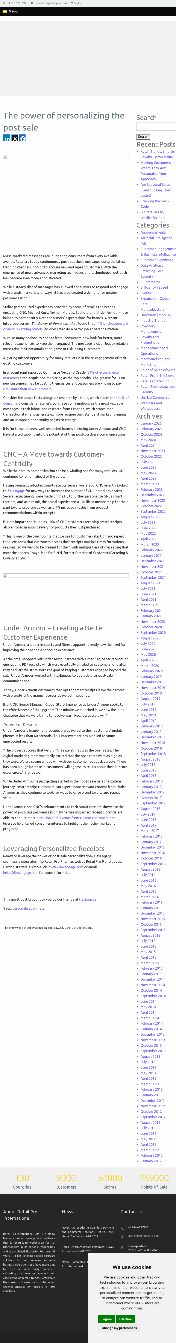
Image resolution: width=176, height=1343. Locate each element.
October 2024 (151, 434)
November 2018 (153, 743)
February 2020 (152, 671)
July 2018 (148, 765)
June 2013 (148, 1067)
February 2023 (152, 489)
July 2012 (148, 1128)
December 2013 (153, 1034)
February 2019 (152, 726)
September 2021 (153, 577)
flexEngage (16, 491)
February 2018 (152, 781)
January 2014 (151, 1029)
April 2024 (148, 445)
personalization (24, 908)
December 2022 (153, 495)
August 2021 (150, 583)
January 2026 (151, 423)
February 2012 (152, 1155)
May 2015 (148, 952)
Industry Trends (153, 320)
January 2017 (151, 842)
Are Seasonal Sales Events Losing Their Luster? (156, 190)
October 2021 (151, 572)
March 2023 (150, 484)
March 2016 (150, 897)
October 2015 (151, 924)
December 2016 (153, 847)
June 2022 (148, 528)
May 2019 (148, 715)
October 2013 (151, 1045)
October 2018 (151, 748)
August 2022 (150, 517)
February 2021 (152, 611)
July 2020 (148, 643)
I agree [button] (107, 1319)
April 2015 (148, 957)
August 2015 (150, 935)
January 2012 (151, 1161)
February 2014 (152, 1023)
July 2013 (148, 1062)
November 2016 (153, 853)
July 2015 (148, 941)
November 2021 (153, 566)
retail (42, 908)
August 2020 (150, 638)
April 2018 (148, 776)
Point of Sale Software (158, 370)
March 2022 (150, 545)
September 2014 (153, 996)
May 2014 (148, 1007)
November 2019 (153, 688)
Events (146, 293)
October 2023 (151, 456)
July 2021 (148, 588)
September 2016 (153, 864)
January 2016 (151, 908)
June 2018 (148, 770)
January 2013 (151, 1095)
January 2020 (151, 677)
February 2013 (152, 1089)
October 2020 (151, 627)
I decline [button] (125, 1319)
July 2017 (148, 814)
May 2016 (148, 886)
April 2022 (148, 539)
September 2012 (153, 1117)
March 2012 (150, 1150)
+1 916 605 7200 (17, 3)
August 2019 (150, 699)
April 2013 (148, 1078)
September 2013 (153, 1051)
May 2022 (148, 533)
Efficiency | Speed (154, 287)
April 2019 (148, 721)
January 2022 (151, 556)
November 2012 (153, 1106)
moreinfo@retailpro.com (51, 3)
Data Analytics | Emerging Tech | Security (153, 270)
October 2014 (151, 990)
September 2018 (153, 754)
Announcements (153, 232)
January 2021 (151, 616)
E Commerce (150, 282)
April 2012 (148, 1144)
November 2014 (153, 985)
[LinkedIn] (6, 137)
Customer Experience (157, 260)
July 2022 (148, 522)
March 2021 (150, 605)
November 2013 (153, 1040)
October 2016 (151, 858)
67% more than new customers (27, 389)
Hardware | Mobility (156, 315)
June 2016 (148, 880)
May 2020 (148, 654)
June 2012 (148, 1133)
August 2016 (150, 869)
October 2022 (151, 506)
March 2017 (150, 831)
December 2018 (153, 737)
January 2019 (151, 732)
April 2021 (148, 599)
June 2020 (148, 649)
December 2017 (153, 792)
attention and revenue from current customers (72, 818)
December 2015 (153, 913)
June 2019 (148, 710)
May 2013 (148, 1073)
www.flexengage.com (67, 867)
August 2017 (150, 809)
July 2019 (148, 704)
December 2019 (153, 682)
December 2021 (153, 561)
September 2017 (153, 803)
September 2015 (153, 930)
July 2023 (148, 462)
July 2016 (148, 875)
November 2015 (153, 919)
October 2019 (151, 693)
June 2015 (148, 946)
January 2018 (151, 787)
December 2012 (153, 1101)
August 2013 (150, 1056)
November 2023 (153, 451)
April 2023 (148, 478)
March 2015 (150, 963)
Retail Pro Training (155, 381)
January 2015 (151, 974)
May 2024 (148, 440)
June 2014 (148, 1001)
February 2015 (152, 968)
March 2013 (150, 1084)
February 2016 (152, 902)
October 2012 (151, 1112)
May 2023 (148, 473)
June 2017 (148, 820)
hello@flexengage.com (20, 873)
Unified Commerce (155, 397)
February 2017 (152, 836)
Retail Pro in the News (157, 375)
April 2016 (148, 891)
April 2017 (148, 825)
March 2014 (150, 1018)
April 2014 (148, 1012)
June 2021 (148, 594)
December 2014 (153, 979)
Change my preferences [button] (119, 1328)
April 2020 (148, 660)
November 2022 (153, 500)
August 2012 (150, 1122)
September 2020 (153, 633)
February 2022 (152, 550)
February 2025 (152, 429)
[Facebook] (22, 137)
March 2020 (150, 666)
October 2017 (151, 798)
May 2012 (148, 1139)
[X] (14, 137)
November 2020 (153, 622)
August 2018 (150, 759)
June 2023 (148, 467)
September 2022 (153, 511)
